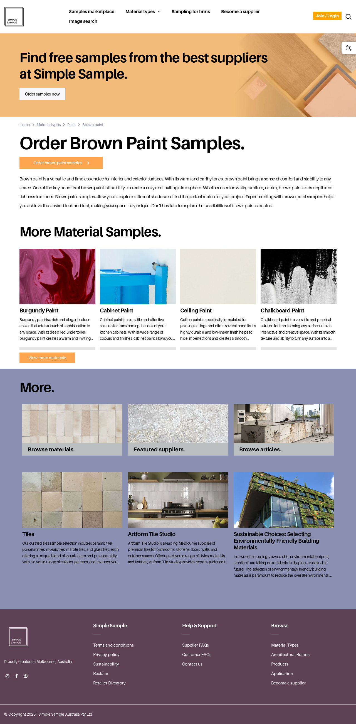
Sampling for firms (191, 11)
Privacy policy (106, 654)
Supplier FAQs (195, 645)
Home (24, 125)
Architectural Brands (290, 654)
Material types (140, 11)
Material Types (285, 645)
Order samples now (42, 94)
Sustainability (106, 664)
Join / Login (327, 15)
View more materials (47, 358)
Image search (83, 21)
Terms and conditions (113, 645)
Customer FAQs (196, 654)
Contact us (192, 664)
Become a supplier (240, 11)
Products (279, 664)
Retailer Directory (109, 683)
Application (282, 673)
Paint (71, 125)
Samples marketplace (91, 11)
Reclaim (100, 673)
